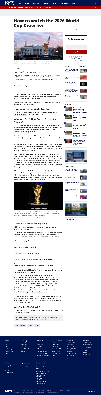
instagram (89, 391)
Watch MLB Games (40, 370)
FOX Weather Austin (41, 350)
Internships (70, 351)
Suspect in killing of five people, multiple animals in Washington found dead (71, 90)
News (7, 341)
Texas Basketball (9, 372)
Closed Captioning (71, 353)
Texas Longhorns (9, 365)
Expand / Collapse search (95, 3)
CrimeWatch (55, 343)
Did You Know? (86, 354)
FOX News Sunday (9, 351)
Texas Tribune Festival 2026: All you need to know (71, 176)
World (37, 326)
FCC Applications (71, 357)
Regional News (25, 363)
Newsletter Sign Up (71, 346)
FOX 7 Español (39, 346)
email (95, 391)
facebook (83, 391)
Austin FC (7, 367)
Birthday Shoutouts (25, 343)
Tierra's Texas (39, 344)
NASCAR (7, 370)
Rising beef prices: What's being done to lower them (71, 170)
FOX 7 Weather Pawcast (88, 343)
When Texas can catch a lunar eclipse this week (70, 83)
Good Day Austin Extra (41, 351)
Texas (6, 346)
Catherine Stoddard (19, 29)
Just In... (67, 66)
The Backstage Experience (42, 355)
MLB (6, 368)
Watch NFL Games (40, 365)
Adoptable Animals (25, 350)
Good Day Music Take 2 (42, 353)
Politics (6, 348)
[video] (83, 171)
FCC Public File (70, 355)
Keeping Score (24, 344)
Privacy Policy (77, 59)
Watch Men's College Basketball (41, 376)
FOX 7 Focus (55, 346)
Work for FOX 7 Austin (72, 350)
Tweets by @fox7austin (71, 219)
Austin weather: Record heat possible (71, 189)
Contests (23, 351)
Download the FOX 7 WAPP (88, 345)
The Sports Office (40, 348)
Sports (30, 326)
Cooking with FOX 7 (25, 346)
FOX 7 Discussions (56, 353)
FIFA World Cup (33, 29)
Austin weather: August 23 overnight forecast (71, 196)
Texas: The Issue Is (56, 348)
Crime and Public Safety (10, 350)
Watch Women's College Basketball (42, 379)
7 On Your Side (55, 344)
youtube (92, 391)
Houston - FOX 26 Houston (27, 367)
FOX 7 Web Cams (87, 350)
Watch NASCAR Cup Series (42, 371)
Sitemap (7, 353)
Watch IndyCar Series (41, 373)
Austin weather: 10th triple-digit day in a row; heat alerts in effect (72, 77)
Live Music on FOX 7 (25, 348)
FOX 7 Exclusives (57, 341)
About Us (70, 341)
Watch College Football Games (41, 367)
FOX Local (27, 29)
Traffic (6, 344)
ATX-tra (53, 355)
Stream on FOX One (42, 363)
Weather (86, 341)
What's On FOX (71, 343)
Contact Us (70, 344)
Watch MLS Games (40, 383)
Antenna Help (70, 358)
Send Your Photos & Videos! (88, 348)
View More (83, 66)
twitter (86, 391)
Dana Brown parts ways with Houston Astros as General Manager (71, 97)
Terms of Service (77, 60)
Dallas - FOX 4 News (25, 365)
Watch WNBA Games (41, 381)
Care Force (54, 350)
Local (6, 343)
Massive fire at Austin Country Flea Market (72, 183)
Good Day (24, 341)
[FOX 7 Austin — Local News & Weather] (10, 3)
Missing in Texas (56, 351)
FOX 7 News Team (71, 348)
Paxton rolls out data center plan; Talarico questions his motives (71, 70)
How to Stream (39, 343)
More (73, 3)
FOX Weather (86, 352)
